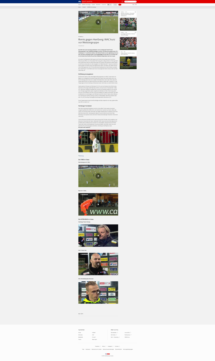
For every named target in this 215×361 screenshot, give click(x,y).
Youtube (116, 346)
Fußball (93, 4)
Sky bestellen (113, 332)
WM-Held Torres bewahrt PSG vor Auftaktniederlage (128, 48)
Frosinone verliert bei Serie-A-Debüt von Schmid (127, 67)
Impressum (88, 349)
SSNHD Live (127, 337)
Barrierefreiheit (118, 349)
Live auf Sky (127, 332)
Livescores (104, 4)
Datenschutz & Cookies (96, 349)
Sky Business (127, 334)
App (120, 4)
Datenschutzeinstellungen (108, 349)
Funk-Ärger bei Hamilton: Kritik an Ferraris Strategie (128, 34)
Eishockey (80, 334)
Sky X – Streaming (114, 337)
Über (83, 349)
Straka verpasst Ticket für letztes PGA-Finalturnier (128, 54)
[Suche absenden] (135, 2)
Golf (93, 334)
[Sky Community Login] (122, 2)
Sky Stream (113, 334)
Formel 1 (94, 337)
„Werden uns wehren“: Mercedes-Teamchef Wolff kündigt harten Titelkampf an (128, 14)
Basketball (80, 337)
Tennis (79, 339)
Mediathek (98, 4)
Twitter (103, 346)
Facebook (97, 346)
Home (79, 332)
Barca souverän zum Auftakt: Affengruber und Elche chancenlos (128, 28)
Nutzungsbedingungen (128, 349)
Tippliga (115, 4)
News (79, 4)
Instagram (110, 346)
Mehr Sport (94, 339)
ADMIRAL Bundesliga (86, 4)
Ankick (110, 4)
